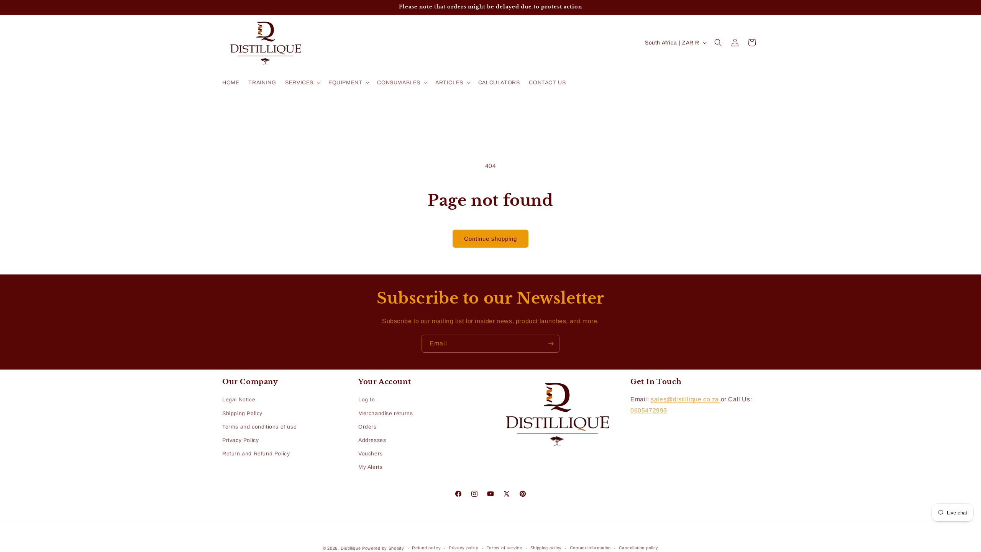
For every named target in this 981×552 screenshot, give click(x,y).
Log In (366, 399)
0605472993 (648, 410)
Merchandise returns (385, 413)
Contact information (590, 547)
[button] (302, 82)
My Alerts (370, 467)
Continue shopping (490, 238)
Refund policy (426, 547)
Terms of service (504, 547)
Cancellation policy (638, 547)
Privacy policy (464, 547)
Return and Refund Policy (256, 453)
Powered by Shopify (383, 548)
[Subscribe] (550, 344)
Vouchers (370, 453)
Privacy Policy (240, 440)
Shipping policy (546, 547)
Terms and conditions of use (259, 427)
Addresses (372, 440)
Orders (367, 427)
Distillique (351, 548)
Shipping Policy (242, 413)
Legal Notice (238, 399)
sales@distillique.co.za (685, 399)
